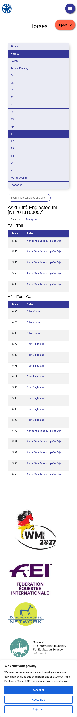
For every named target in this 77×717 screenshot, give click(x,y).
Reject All (38, 709)
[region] (38, 688)
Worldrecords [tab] (19, 177)
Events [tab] (15, 61)
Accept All (39, 690)
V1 (12, 163)
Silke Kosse (33, 311)
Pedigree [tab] (31, 219)
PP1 (13, 126)
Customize (38, 699)
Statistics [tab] (16, 185)
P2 (12, 112)
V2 (12, 170)
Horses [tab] (15, 53)
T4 (12, 155)
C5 (12, 82)
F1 (12, 90)
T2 (12, 141)
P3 (12, 119)
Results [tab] (15, 219)
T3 (12, 148)
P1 (12, 104)
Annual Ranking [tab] (19, 68)
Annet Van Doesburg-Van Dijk (44, 240)
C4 (12, 75)
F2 (12, 97)
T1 (12, 134)
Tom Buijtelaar (35, 344)
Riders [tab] (14, 46)
